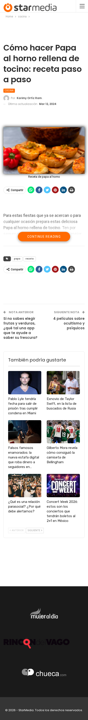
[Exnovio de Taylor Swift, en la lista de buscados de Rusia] (63, 382)
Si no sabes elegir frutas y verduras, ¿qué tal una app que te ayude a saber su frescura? (20, 328)
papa (17, 258)
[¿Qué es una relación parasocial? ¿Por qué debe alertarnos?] (24, 485)
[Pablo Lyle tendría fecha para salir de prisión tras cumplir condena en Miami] (24, 382)
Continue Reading (44, 236)
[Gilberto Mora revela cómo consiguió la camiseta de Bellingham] (63, 432)
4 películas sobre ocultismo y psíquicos (69, 323)
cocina (9, 90)
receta (29, 258)
